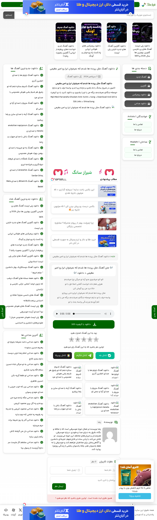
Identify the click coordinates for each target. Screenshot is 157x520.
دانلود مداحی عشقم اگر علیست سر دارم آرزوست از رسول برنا (25, 445)
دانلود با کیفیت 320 (81, 324)
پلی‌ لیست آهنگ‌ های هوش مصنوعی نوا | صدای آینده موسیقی (24, 309)
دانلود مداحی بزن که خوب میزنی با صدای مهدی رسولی (25, 389)
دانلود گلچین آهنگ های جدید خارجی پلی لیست (24, 225)
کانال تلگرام (81, 355)
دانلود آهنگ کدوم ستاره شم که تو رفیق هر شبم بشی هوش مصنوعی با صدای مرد (25, 92)
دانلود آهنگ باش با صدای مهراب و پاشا (25, 139)
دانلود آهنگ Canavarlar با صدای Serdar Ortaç (26, 172)
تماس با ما (138, 124)
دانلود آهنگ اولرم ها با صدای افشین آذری (27, 78)
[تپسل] (24, 504)
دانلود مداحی (140, 103)
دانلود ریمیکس (139, 94)
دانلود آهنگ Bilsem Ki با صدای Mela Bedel (24, 184)
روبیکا (6, 514)
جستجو (9, 15)
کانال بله (103, 355)
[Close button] (130, 13)
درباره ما (138, 130)
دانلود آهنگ (73, 76)
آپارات (13, 514)
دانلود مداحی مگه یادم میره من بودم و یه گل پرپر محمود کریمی (26, 400)
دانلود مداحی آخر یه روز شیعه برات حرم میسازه (25, 422)
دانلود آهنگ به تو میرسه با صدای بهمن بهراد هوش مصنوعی (26, 150)
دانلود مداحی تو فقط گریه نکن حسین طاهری (27, 378)
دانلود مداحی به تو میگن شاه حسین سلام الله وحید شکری (24, 367)
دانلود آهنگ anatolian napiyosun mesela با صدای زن (25, 128)
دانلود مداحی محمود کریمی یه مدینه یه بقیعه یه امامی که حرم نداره (24, 411)
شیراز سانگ (148, 4)
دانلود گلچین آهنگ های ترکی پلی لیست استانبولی (25, 258)
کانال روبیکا (60, 355)
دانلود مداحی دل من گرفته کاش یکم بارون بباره (26, 434)
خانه (113, 256)
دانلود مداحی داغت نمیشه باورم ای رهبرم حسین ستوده (25, 344)
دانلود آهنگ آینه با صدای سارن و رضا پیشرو (24, 117)
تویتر (20, 514)
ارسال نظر (59, 486)
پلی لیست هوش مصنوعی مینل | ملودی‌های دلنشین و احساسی (26, 320)
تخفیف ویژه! (135, 496)
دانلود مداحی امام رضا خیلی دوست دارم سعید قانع (25, 356)
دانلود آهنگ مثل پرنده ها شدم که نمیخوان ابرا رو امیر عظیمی (82, 69)
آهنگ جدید (141, 77)
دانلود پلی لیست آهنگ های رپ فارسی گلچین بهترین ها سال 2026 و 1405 (26, 211)
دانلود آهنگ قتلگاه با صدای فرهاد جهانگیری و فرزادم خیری (25, 161)
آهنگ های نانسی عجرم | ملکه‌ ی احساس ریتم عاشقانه (26, 298)
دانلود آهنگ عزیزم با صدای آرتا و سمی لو (26, 106)
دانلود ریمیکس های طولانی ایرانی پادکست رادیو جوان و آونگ (25, 236)
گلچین (143, 86)
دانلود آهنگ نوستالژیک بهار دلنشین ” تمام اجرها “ (24, 270)
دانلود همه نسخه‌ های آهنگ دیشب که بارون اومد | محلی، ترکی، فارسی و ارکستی (25, 284)
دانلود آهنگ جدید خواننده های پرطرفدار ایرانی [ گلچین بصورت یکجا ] (26, 247)
